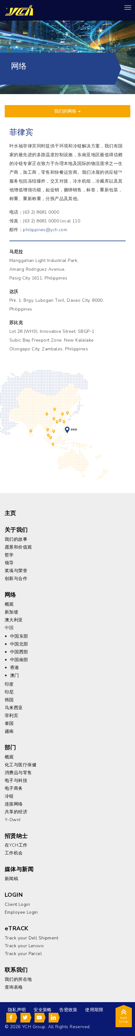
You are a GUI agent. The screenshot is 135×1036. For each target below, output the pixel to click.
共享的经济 (16, 812)
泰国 (47, 429)
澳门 (57, 421)
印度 (31, 430)
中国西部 (47, 413)
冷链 (9, 796)
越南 (53, 431)
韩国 (67, 412)
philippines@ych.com (45, 230)
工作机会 (14, 853)
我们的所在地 (18, 979)
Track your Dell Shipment (31, 938)
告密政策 (68, 1010)
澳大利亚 (14, 620)
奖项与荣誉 (16, 571)
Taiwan (64, 421)
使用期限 (94, 1010)
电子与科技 (16, 781)
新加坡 (51, 437)
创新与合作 (16, 579)
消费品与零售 (18, 773)
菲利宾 (67, 429)
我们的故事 (16, 539)
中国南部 (54, 418)
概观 (9, 604)
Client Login (17, 904)
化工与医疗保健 (20, 765)
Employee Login (21, 912)
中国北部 (54, 409)
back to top (123, 1020)
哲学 (9, 555)
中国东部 (62, 413)
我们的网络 (66, 111)
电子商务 (14, 788)
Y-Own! (13, 820)
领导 (9, 563)
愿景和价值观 (18, 547)
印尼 (53, 444)
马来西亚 (48, 434)
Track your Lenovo (24, 946)
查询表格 (14, 987)
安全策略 (43, 1010)
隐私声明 (17, 1010)
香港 (60, 420)
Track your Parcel (23, 954)
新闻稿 (11, 879)
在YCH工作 (16, 845)
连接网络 (14, 804)
